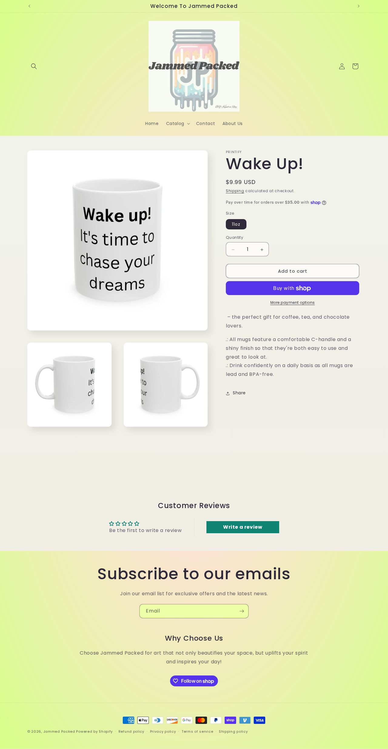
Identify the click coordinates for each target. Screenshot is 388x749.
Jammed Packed (59, 731)
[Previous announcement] (29, 6)
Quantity (234, 238)
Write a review (242, 527)
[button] (34, 66)
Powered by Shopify (94, 731)
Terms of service (197, 731)
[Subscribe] (241, 611)
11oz (236, 225)
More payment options (292, 302)
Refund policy (131, 731)
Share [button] (239, 393)
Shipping (235, 190)
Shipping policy (233, 731)
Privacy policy (163, 731)
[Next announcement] (358, 6)
